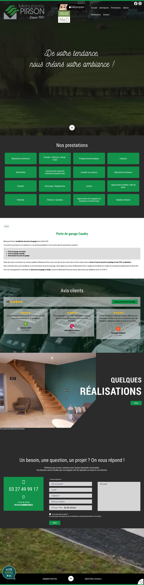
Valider (55, 523)
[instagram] (140, 4)
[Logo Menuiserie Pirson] (24, 13)
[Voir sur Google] (25, 326)
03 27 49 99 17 (23, 489)
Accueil (94, 8)
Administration (50, 579)
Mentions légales (93, 579)
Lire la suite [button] (72, 323)
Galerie (126, 8)
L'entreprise (104, 8)
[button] (3, 324)
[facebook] (135, 4)
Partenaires (96, 14)
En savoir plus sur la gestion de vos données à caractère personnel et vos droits (75, 516)
